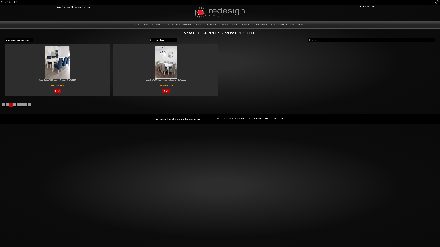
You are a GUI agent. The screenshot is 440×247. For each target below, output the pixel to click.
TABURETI (222, 25)
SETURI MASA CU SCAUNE (262, 25)
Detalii (57, 91)
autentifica (70, 7)
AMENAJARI (187, 25)
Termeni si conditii (255, 118)
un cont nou (86, 7)
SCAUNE (199, 25)
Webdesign (197, 119)
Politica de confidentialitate (237, 118)
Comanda (365, 6)
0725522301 (10, 1)
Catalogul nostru (286, 25)
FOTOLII (211, 25)
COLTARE (244, 25)
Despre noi (221, 118)
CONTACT (301, 25)
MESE (233, 25)
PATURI (175, 25)
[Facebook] (437, 2)
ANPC (282, 118)
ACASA (137, 25)
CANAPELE (147, 25)
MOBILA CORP (162, 25)
